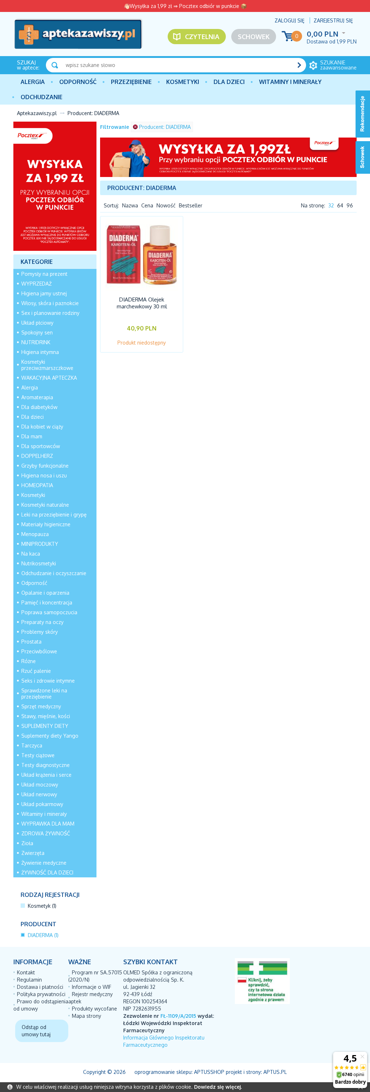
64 (340, 205)
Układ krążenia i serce (46, 775)
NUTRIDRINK (35, 342)
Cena (147, 205)
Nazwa (130, 205)
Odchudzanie (42, 97)
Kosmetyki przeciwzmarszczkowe (47, 365)
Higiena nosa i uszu (44, 475)
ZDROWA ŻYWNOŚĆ (45, 833)
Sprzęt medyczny (41, 706)
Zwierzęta (32, 853)
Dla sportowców (40, 446)
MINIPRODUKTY (39, 544)
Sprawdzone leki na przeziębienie (44, 693)
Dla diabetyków (39, 407)
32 (331, 205)
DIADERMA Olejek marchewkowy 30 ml (142, 303)
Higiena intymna (40, 352)
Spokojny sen (37, 332)
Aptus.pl (275, 1072)
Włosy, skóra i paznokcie (50, 303)
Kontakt (26, 972)
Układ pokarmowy (42, 804)
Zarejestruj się (333, 20)
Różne (28, 661)
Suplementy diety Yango (49, 736)
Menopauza (35, 534)
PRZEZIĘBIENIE (131, 81)
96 (350, 205)
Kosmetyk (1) (42, 906)
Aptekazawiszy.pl (37, 113)
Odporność (77, 81)
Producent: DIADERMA (165, 127)
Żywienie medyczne (43, 863)
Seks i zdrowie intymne (48, 681)
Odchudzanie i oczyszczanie (53, 573)
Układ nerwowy (39, 794)
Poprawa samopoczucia (49, 612)
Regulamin (29, 980)
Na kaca (30, 554)
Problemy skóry (39, 632)
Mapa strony (86, 1016)
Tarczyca (31, 745)
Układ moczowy (39, 784)
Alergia (33, 81)
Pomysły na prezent (44, 274)
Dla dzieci (229, 81)
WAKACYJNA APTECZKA (49, 378)
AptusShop (209, 1072)
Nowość (166, 205)
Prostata (31, 641)
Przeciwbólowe (39, 651)
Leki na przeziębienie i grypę (54, 514)
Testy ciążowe (38, 755)
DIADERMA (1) (43, 935)
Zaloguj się (290, 20)
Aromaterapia (37, 397)
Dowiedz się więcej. (218, 1087)
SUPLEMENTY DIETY (44, 726)
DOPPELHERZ (37, 456)
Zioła (27, 843)
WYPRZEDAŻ (36, 284)
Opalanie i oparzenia (45, 593)
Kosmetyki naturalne (45, 505)
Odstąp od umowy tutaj (36, 1030)
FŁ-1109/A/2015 (178, 1016)
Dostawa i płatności (40, 987)
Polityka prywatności (41, 994)
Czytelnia (202, 37)
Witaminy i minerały (290, 81)
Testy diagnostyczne (45, 765)
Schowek (254, 37)
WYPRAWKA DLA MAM (47, 824)
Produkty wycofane (94, 1008)
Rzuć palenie (36, 671)
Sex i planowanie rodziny (50, 313)
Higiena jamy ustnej (44, 293)
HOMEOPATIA (37, 485)
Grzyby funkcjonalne (45, 466)
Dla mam (31, 436)
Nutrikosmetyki (38, 563)
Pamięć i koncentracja (46, 602)
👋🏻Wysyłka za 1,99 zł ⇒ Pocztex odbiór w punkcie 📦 (185, 6)
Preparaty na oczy (42, 622)
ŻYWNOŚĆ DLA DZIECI (47, 872)
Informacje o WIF (91, 987)
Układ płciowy (37, 323)
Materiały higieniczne (45, 524)
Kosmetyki (182, 81)
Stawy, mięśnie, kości (45, 716)
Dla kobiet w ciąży (42, 426)
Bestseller (190, 205)
